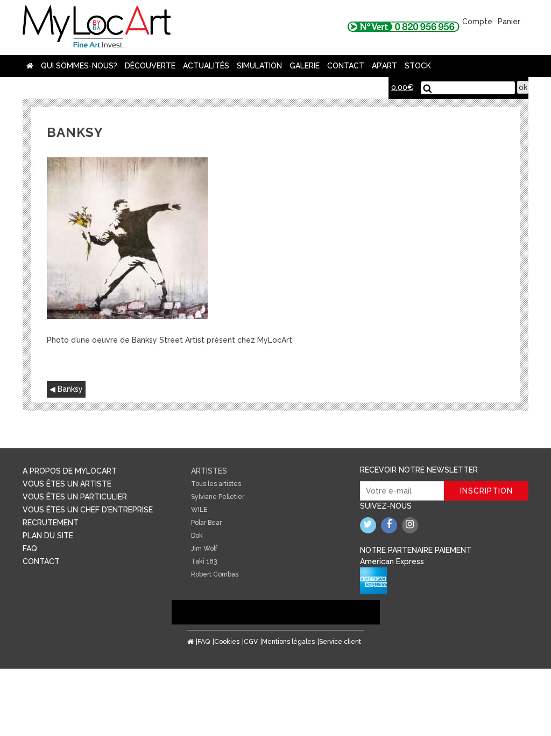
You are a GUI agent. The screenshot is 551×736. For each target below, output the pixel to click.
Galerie (304, 65)
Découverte (150, 65)
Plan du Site (48, 535)
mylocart (97, 27)
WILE (199, 509)
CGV (251, 641)
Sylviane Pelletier (217, 497)
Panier (509, 21)
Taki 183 (204, 561)
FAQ (30, 548)
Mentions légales (288, 641)
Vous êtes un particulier (75, 496)
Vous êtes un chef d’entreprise (88, 509)
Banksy (70, 389)
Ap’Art (384, 65)
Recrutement (51, 522)
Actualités (206, 65)
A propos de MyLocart (70, 471)
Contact (345, 65)
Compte (477, 21)
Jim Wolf (204, 548)
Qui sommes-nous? (79, 65)
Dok (197, 535)
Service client (340, 641)
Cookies (226, 641)
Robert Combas (214, 574)
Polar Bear (206, 522)
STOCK (418, 65)
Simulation (259, 65)
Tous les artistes (216, 484)
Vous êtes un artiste (67, 484)
